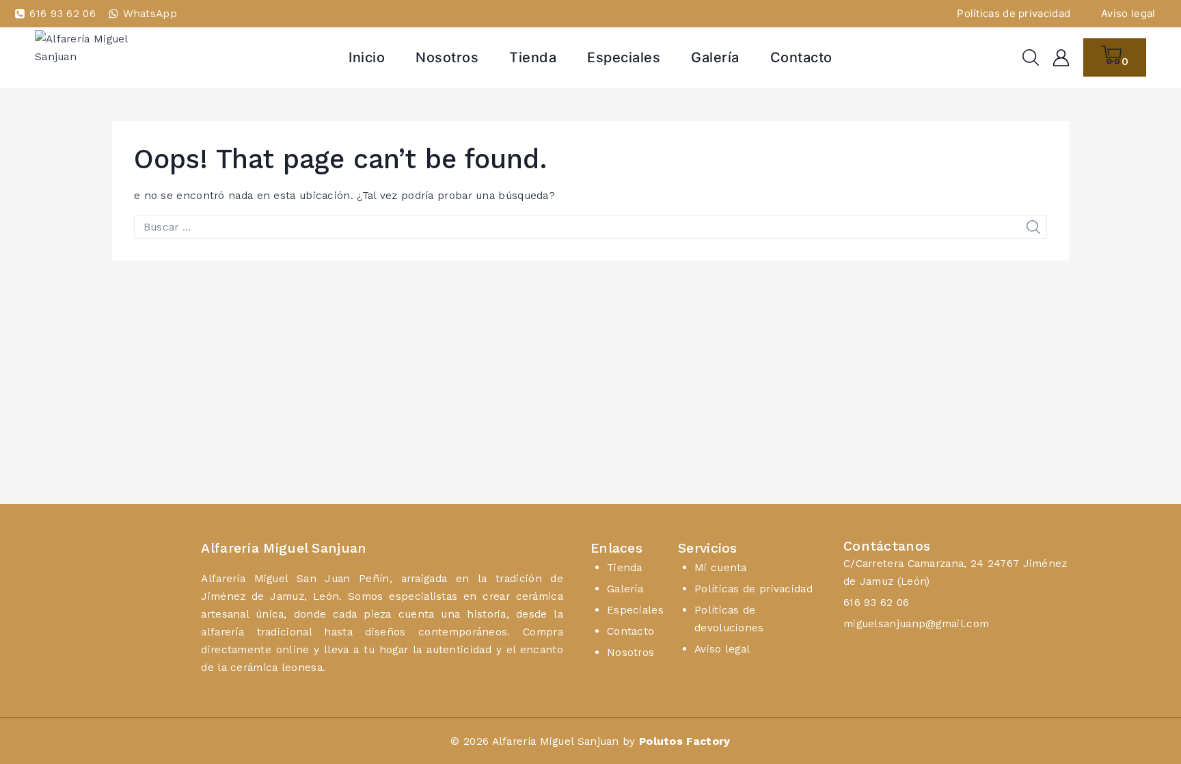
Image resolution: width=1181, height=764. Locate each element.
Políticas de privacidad (1013, 13)
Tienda (532, 57)
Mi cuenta (720, 567)
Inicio (367, 57)
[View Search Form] (1030, 57)
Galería (715, 57)
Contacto (801, 57)
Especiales (623, 57)
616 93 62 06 (876, 602)
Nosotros (447, 57)
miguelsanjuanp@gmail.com (916, 623)
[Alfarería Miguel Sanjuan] (103, 57)
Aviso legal (1128, 13)
